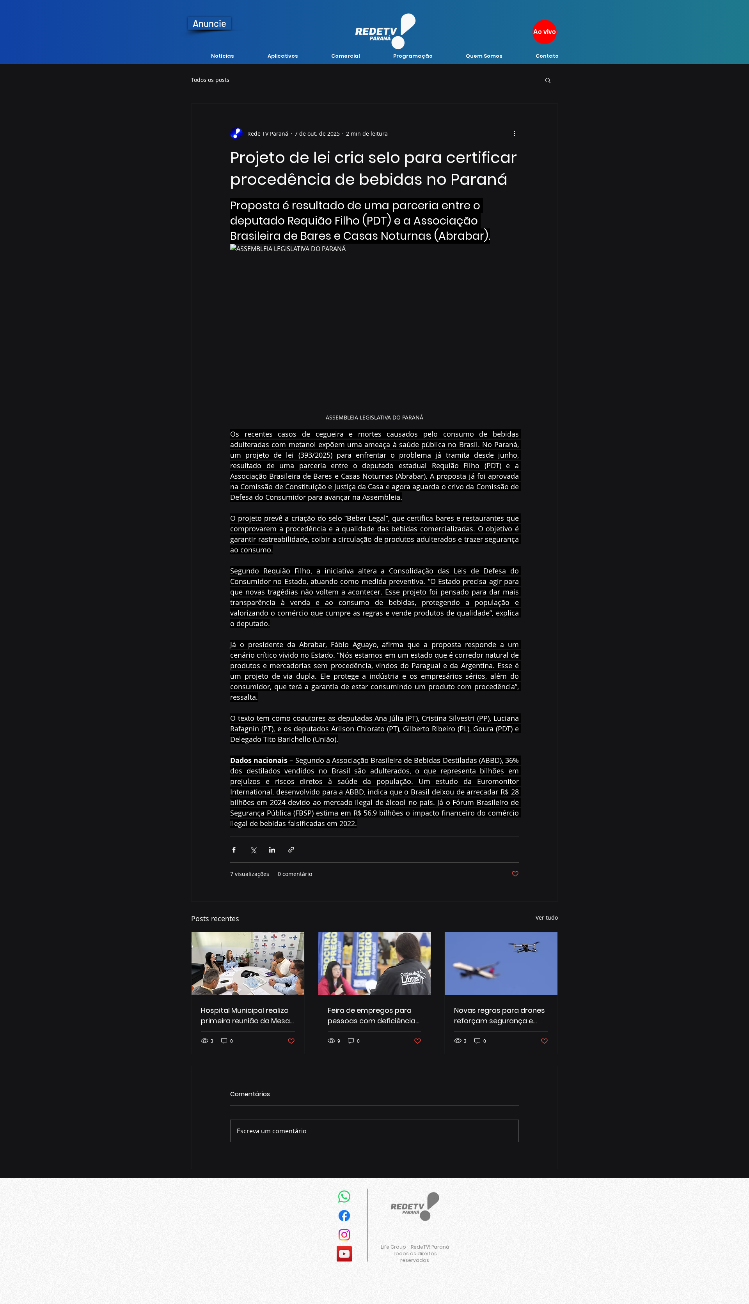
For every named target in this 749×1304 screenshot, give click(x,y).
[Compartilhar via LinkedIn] (272, 849)
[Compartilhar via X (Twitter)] (253, 849)
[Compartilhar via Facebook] (234, 849)
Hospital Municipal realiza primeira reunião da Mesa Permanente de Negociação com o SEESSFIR (245, 1015)
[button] (548, 80)
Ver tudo (547, 917)
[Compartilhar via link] (291, 849)
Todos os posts (210, 79)
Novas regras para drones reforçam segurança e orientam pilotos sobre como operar (499, 1015)
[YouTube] (344, 1254)
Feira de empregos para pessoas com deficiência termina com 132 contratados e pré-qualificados (371, 1015)
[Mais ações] (514, 133)
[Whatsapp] (344, 1196)
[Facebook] (344, 1215)
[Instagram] (344, 1234)
